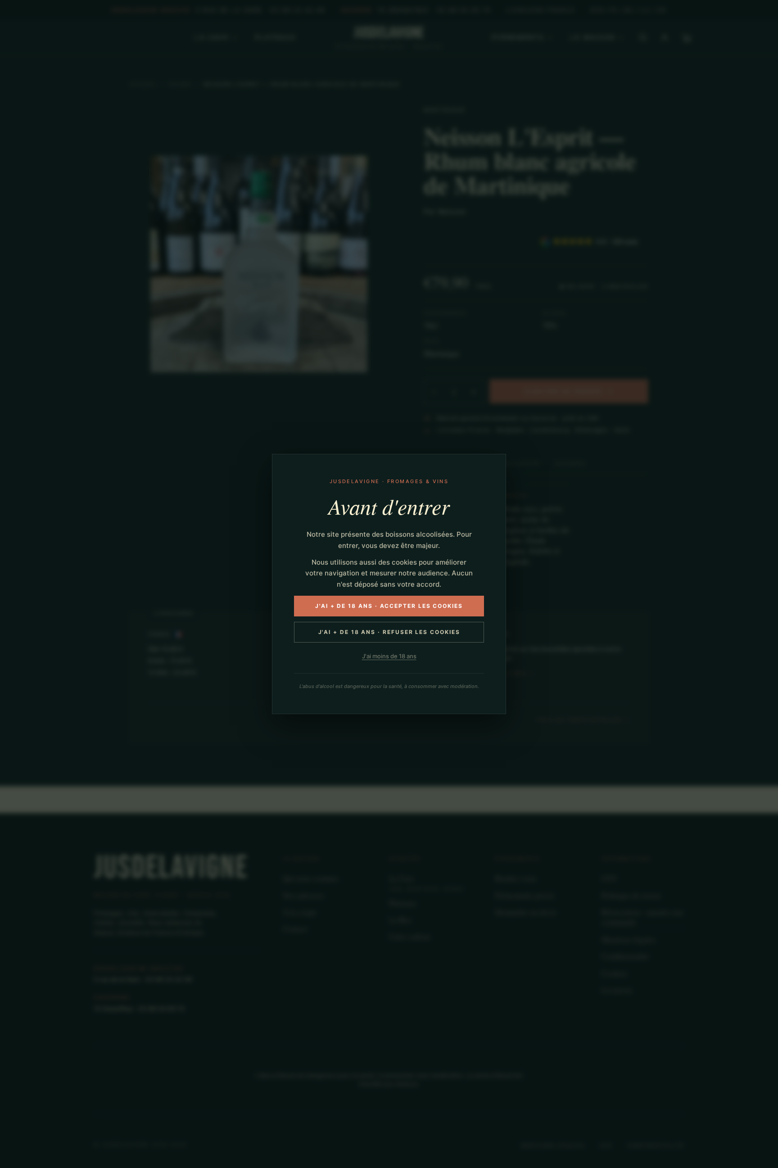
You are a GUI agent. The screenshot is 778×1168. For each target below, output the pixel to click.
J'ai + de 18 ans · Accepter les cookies (389, 605)
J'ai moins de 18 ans (389, 656)
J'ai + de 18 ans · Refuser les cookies (389, 632)
